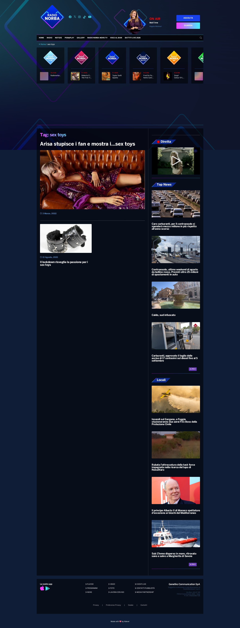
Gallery (81, 38)
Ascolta (188, 18)
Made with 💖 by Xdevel (120, 621)
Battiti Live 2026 (133, 38)
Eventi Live (141, 584)
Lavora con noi (117, 592)
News (89, 592)
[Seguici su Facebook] (70, 17)
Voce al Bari (116, 38)
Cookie (130, 605)
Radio (49, 38)
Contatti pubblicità (145, 588)
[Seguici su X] (75, 17)
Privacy (96, 605)
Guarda (188, 26)
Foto (112, 588)
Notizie (58, 38)
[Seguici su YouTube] (89, 17)
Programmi (92, 588)
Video (112, 584)
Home (41, 38)
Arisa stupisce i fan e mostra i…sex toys (87, 144)
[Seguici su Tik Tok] (84, 17)
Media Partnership (145, 592)
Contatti (144, 605)
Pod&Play (69, 38)
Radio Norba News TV (97, 38)
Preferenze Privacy (113, 605)
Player (90, 584)
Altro (192, 369)
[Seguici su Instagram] (79, 17)
